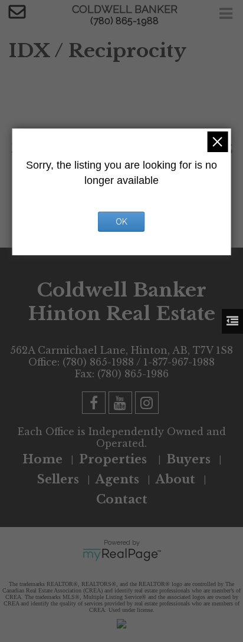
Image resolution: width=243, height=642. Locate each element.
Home (42, 459)
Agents (117, 479)
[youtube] (122, 404)
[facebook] (95, 404)
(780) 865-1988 (124, 21)
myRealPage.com (122, 554)
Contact (121, 499)
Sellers (58, 479)
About (175, 479)
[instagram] (148, 404)
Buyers (188, 459)
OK (121, 221)
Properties (114, 459)
